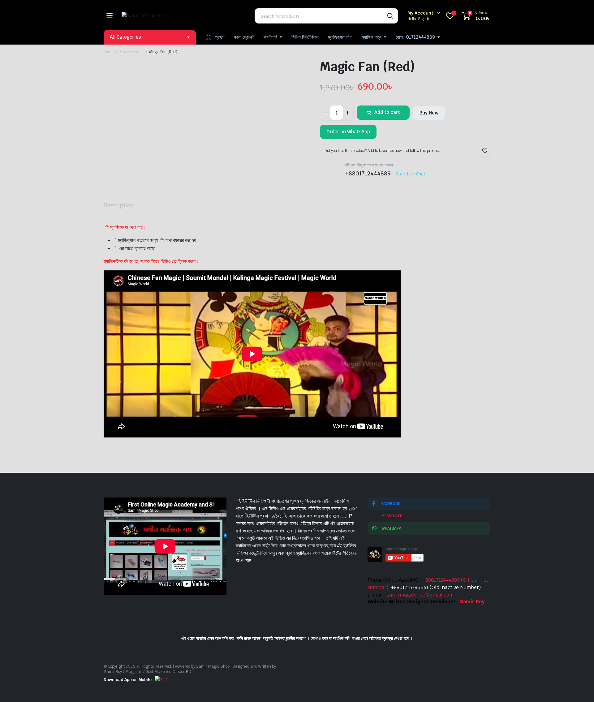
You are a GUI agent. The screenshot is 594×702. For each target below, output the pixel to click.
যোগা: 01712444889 (415, 37)
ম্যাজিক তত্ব (371, 37)
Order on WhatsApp (348, 132)
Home (109, 52)
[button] (484, 150)
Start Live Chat (410, 174)
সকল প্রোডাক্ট (244, 37)
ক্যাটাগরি (270, 37)
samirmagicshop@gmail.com (420, 595)
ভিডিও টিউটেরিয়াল (305, 37)
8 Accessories (131, 52)
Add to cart (387, 112)
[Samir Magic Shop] (183, 15)
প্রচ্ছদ (220, 37)
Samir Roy (472, 601)
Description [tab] (119, 205)
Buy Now (429, 113)
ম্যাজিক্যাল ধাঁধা (340, 37)
